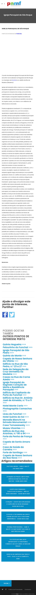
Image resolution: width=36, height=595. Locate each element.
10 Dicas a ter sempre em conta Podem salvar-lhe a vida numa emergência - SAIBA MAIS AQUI (18, 517)
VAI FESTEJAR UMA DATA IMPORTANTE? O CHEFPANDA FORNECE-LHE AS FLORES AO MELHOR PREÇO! (18, 543)
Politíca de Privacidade (15, 589)
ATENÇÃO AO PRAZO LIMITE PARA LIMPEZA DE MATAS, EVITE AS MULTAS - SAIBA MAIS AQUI (18, 479)
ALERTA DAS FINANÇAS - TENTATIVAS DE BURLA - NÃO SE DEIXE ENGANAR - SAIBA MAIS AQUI (18, 491)
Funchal (19, 33)
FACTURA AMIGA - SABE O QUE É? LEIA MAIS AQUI (18, 467)
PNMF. (17, 594)
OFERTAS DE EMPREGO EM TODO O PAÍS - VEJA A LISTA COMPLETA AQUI (18, 556)
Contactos (28, 589)
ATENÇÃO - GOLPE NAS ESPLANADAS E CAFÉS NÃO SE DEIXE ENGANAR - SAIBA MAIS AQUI (18, 504)
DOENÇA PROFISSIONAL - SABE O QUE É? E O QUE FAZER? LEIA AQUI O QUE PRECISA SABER (18, 529)
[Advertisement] (18, 55)
